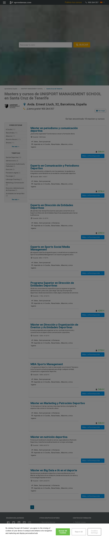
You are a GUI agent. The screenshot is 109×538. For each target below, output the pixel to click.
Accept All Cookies (63, 532)
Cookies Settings (94, 532)
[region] (54, 531)
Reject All (79, 532)
